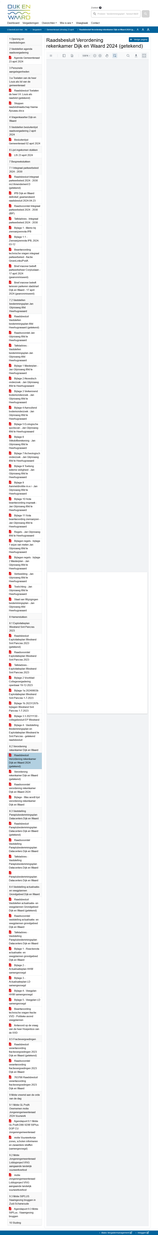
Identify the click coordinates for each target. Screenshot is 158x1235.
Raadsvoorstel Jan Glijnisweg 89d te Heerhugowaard (22, 337)
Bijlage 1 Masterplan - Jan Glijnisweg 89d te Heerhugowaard (23, 369)
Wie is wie (65, 23)
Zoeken (94, 7)
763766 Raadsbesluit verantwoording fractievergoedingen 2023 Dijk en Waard (23, 1083)
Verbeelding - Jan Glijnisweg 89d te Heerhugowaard (21, 578)
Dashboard (13, 23)
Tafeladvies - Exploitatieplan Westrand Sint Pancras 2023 (22, 669)
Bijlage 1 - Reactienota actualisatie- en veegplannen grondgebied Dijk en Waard (24, 954)
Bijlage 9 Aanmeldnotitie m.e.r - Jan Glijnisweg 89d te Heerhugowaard (23, 488)
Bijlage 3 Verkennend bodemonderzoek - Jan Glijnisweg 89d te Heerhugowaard (23, 397)
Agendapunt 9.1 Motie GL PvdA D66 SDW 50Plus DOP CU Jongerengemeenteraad (24, 1127)
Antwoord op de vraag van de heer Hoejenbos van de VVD (24, 1029)
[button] (146, 14)
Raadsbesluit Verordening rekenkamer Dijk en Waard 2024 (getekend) (22, 761)
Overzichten (48, 23)
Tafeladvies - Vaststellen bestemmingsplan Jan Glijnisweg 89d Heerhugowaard (21, 353)
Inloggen (142, 1232)
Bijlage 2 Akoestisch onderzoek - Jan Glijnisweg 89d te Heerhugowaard (24, 382)
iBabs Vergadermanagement (115, 1232)
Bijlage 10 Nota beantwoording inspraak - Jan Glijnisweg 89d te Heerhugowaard (23, 504)
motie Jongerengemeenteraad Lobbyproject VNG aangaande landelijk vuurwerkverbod (22, 1182)
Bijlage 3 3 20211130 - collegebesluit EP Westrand (24, 718)
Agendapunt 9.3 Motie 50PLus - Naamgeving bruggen (23, 1213)
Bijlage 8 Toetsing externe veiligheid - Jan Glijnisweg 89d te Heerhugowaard (21, 472)
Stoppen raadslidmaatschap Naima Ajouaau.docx (23, 107)
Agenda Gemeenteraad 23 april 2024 (24, 60)
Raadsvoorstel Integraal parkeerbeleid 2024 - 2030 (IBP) (24, 210)
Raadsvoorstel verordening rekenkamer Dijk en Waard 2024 (22, 788)
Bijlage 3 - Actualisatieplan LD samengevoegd (19, 982)
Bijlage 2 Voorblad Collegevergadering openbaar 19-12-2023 (21, 682)
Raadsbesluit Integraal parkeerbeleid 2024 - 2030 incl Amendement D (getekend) (24, 182)
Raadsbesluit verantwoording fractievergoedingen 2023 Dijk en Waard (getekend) (23, 1050)
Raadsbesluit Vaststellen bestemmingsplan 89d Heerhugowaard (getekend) (24, 322)
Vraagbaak (82, 23)
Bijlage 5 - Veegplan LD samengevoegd (24, 1002)
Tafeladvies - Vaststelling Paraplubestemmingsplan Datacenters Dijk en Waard (23, 862)
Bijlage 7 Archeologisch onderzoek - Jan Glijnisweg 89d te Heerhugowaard (24, 457)
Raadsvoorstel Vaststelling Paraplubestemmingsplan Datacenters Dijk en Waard (23, 846)
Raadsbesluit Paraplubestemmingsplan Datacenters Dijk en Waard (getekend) (23, 829)
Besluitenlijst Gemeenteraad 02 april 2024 (24, 142)
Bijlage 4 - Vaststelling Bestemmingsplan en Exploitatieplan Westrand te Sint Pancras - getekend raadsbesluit (24, 732)
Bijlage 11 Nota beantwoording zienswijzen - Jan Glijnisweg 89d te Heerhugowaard (24, 521)
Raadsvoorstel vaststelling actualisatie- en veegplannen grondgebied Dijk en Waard (24, 921)
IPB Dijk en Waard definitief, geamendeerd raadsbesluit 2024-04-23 (22, 197)
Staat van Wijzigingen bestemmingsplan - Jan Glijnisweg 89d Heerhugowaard (23, 605)
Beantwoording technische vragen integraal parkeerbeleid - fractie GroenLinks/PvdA (24, 255)
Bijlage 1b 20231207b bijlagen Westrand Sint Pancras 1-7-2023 (23, 707)
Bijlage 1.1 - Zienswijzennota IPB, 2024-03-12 (24, 241)
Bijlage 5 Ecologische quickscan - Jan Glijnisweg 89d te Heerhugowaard (23, 428)
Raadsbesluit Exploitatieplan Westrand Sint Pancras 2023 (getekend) (22, 641)
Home (27, 30)
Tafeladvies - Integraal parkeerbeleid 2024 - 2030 (23, 221)
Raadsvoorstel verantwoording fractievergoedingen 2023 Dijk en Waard (23, 1066)
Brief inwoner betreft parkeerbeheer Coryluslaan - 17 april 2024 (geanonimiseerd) (24, 272)
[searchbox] (116, 14)
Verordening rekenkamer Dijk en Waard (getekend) (23, 775)
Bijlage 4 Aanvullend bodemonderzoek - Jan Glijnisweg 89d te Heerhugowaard (23, 413)
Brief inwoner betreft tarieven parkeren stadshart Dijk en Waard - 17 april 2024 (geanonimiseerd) (24, 288)
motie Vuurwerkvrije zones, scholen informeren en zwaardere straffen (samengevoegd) (23, 1143)
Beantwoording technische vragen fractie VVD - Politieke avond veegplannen (22, 1014)
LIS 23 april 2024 (23, 155)
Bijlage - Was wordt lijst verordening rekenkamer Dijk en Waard (24, 801)
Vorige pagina (140, 39)
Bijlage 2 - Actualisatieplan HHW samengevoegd (21, 969)
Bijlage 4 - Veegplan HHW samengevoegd (22, 993)
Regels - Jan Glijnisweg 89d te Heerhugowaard (24, 534)
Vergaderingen (31, 23)
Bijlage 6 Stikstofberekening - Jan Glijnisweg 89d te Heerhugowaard (22, 442)
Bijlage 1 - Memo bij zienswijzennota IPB (22, 230)
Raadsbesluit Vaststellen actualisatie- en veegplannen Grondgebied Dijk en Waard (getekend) (23, 905)
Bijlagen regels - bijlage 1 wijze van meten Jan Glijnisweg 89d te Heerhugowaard (24, 546)
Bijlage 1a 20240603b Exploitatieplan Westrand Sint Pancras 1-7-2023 (23, 694)
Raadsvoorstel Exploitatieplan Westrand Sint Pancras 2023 (22, 656)
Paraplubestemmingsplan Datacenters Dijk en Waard (23, 878)
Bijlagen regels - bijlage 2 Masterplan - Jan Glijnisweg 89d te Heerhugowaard (24, 563)
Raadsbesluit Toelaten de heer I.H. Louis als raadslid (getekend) (24, 94)
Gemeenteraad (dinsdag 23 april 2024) (63, 30)
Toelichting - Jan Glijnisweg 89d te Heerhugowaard (20, 590)
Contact (95, 23)
